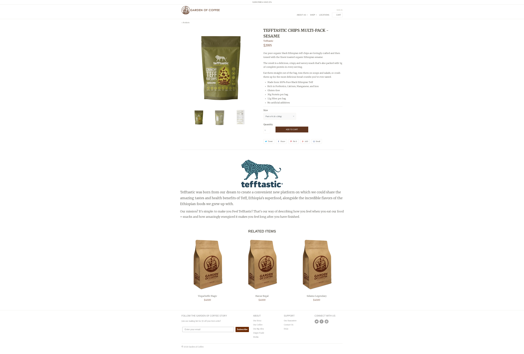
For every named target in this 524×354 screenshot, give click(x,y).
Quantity (268, 124)
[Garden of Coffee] (200, 10)
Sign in (340, 10)
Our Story (257, 321)
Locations (324, 15)
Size (265, 110)
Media (255, 337)
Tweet (270, 141)
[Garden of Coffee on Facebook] (321, 322)
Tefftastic (268, 41)
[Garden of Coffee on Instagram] (326, 322)
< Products (185, 23)
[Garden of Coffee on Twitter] (317, 322)
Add (306, 141)
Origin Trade (258, 333)
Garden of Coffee (196, 347)
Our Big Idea (258, 329)
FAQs (286, 329)
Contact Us (288, 325)
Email (318, 141)
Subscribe (242, 329)
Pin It (295, 141)
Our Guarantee (290, 321)
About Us (302, 15)
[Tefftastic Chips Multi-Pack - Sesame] (221, 67)
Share (282, 141)
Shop (313, 15)
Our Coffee (258, 325)
